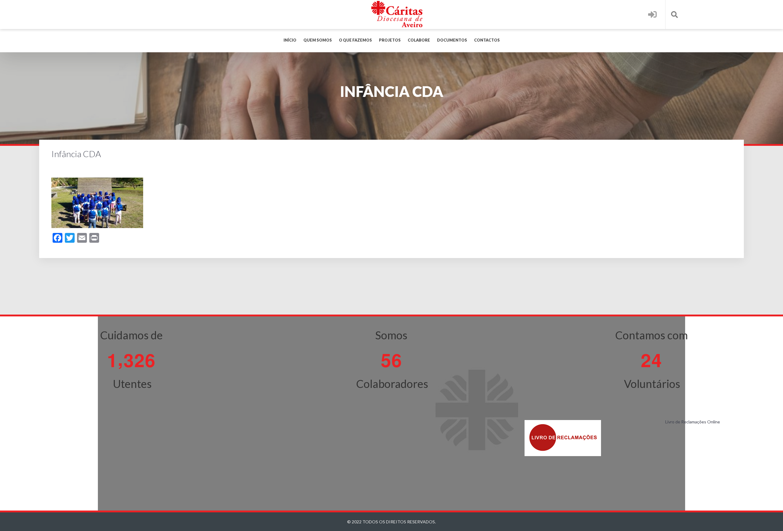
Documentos (452, 40)
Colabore (419, 40)
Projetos (390, 40)
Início (290, 40)
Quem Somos (317, 40)
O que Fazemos (355, 40)
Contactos (487, 40)
